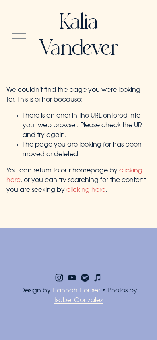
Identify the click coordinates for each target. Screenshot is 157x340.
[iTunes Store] (98, 278)
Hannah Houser (76, 291)
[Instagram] (59, 278)
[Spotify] (85, 278)
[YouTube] (72, 278)
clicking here (85, 190)
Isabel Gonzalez (78, 300)
